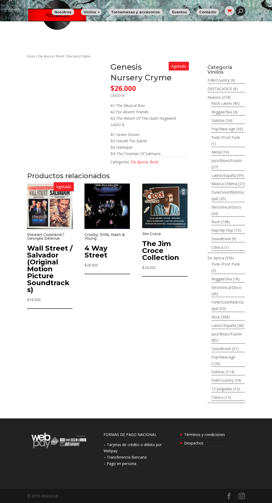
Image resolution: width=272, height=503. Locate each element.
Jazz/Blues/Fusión (226, 160)
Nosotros (62, 12)
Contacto (207, 12)
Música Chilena (224, 183)
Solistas (218, 120)
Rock (60, 56)
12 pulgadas (221, 388)
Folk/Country (218, 80)
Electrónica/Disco (226, 207)
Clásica (217, 247)
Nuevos (214, 97)
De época (45, 56)
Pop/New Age (223, 128)
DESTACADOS (219, 88)
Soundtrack (221, 238)
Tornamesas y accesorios (135, 12)
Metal (216, 152)
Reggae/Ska (221, 111)
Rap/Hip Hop (222, 230)
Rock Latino (221, 103)
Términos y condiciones (204, 434)
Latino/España (223, 175)
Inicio (31, 56)
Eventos (179, 12)
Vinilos (90, 12)
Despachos (193, 443)
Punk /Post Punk (225, 137)
